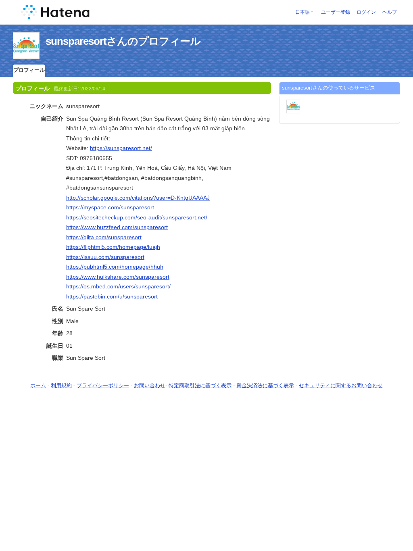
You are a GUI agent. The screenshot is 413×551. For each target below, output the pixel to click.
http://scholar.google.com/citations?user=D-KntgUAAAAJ (138, 197)
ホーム (38, 385)
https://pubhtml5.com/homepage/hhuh (114, 266)
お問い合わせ (149, 385)
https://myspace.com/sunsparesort (110, 207)
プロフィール (29, 70)
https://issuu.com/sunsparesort (105, 257)
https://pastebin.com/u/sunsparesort (112, 296)
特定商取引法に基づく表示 (200, 385)
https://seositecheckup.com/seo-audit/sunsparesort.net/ (136, 217)
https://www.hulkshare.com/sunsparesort (117, 276)
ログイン (366, 12)
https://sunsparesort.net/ (121, 148)
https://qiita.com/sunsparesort (104, 237)
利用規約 (61, 385)
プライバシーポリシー (103, 385)
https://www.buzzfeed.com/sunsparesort (117, 227)
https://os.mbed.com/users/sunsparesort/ (118, 286)
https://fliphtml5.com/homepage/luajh (113, 247)
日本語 (302, 12)
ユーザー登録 (335, 12)
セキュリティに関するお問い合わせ (341, 385)
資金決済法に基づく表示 (265, 385)
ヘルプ (389, 12)
